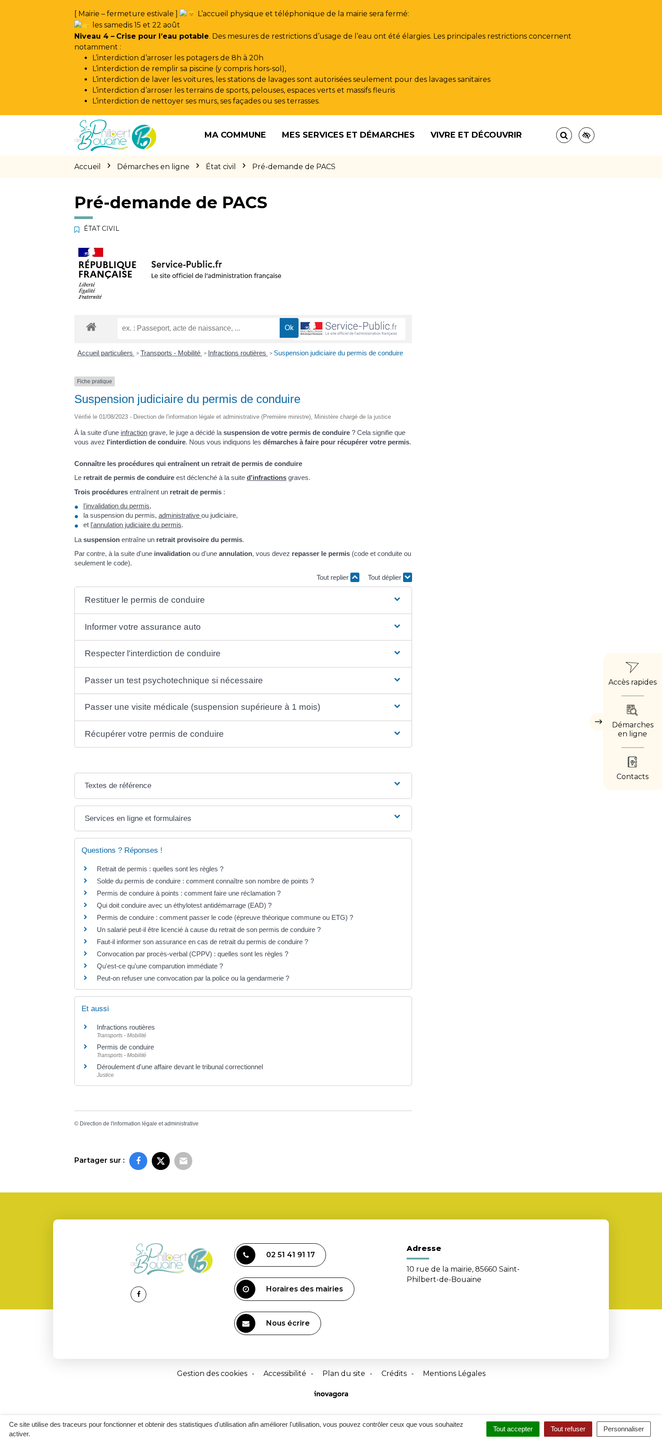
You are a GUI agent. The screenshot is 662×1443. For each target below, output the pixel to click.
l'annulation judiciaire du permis (136, 525)
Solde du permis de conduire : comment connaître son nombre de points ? (205, 881)
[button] (243, 600)
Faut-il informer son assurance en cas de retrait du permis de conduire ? (202, 942)
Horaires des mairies (304, 1289)
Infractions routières (238, 353)
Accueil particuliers (106, 353)
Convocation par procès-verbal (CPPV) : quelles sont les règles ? (192, 954)
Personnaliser (623, 1429)
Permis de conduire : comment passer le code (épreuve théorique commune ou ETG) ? (225, 917)
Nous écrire (288, 1323)
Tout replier (333, 577)
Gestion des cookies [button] (212, 1373)
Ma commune (235, 135)
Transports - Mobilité (171, 353)
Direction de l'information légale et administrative (139, 1123)
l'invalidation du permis (116, 506)
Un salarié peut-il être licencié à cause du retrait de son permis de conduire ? (209, 929)
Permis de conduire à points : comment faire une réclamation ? (189, 893)
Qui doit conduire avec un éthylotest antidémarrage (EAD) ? (184, 905)
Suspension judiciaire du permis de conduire (338, 353)
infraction (134, 432)
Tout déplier (385, 577)
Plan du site (343, 1373)
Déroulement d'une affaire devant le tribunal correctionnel (180, 1067)
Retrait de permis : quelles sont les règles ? (160, 869)
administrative (180, 515)
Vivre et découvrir (476, 135)
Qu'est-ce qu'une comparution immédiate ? (160, 966)
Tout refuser (568, 1429)
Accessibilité (284, 1373)
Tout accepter (513, 1429)
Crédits (394, 1373)
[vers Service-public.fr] (349, 329)
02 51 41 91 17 (290, 1254)
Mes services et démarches (348, 135)
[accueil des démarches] (91, 326)
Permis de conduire (125, 1047)
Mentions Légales (454, 1373)
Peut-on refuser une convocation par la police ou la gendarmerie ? (193, 978)
